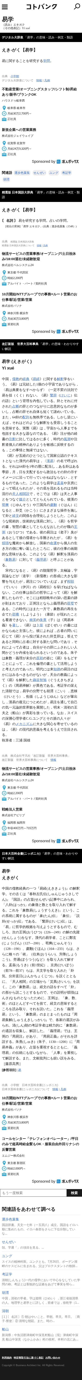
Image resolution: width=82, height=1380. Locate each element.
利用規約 (7, 1357)
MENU (5, 7)
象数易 (10, 560)
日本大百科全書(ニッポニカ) (21, 853)
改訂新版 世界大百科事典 (20, 344)
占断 (15, 406)
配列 (26, 417)
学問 (46, 61)
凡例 (47, 80)
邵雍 (15, 614)
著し (15, 625)
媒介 (22, 499)
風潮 (67, 439)
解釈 (60, 379)
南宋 (32, 620)
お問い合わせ (52, 1357)
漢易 (50, 461)
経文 (15, 516)
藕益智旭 (40, 680)
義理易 (41, 560)
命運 (53, 543)
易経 (36, 379)
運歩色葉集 (22, 172)
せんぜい (39, 172)
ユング (53, 172)
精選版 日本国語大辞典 (17, 192)
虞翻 (53, 505)
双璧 (70, 603)
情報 (39, 80)
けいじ (65, 395)
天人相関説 (20, 494)
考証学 (66, 172)
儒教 (15, 379)
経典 (26, 379)
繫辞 (53, 395)
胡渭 (6, 179)
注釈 (12, 439)
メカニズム (24, 724)
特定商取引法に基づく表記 (28, 1357)
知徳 (56, 669)
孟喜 (60, 483)
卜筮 (39, 625)
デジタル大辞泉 (12, 37)
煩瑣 (5, 543)
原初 (39, 658)
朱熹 (43, 620)
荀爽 (5, 505)
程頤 (70, 581)
